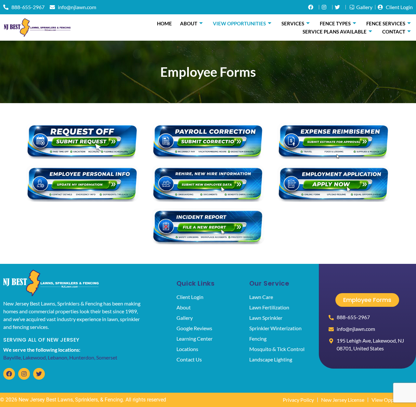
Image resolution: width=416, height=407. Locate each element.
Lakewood (34, 357)
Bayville (12, 357)
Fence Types (335, 23)
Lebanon (57, 357)
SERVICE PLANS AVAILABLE (335, 31)
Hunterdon (81, 357)
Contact (393, 31)
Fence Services (385, 23)
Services (292, 23)
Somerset (106, 357)
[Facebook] (9, 374)
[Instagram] (24, 374)
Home (164, 23)
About (188, 23)
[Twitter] (39, 374)
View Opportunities (239, 23)
